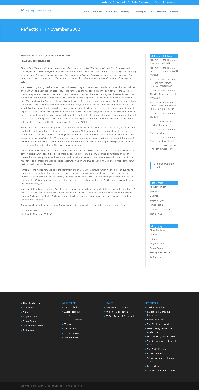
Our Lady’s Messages (140, 2)
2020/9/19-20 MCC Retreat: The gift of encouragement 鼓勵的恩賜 (163, 94)
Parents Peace (154, 366)
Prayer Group (156, 204)
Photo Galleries (71, 307)
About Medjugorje (159, 186)
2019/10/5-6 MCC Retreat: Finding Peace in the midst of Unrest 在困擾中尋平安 (163, 106)
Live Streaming (71, 333)
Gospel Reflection (155, 319)
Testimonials (156, 213)
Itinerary (125, 12)
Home (86, 12)
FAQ (151, 12)
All (70, 315)
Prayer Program (157, 200)
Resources (171, 2)
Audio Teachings (72, 311)
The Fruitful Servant (157, 349)
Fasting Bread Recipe (160, 209)
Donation (162, 12)
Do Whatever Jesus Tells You (161, 336)
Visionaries (155, 191)
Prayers (158, 2)
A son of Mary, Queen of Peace (162, 370)
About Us (97, 12)
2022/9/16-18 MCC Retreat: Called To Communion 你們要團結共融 (164, 71)
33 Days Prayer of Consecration (121, 316)
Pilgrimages (111, 12)
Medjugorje (106, 2)
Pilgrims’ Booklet (72, 337)
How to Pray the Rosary (117, 307)
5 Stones (154, 195)
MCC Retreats (75, 319)
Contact (174, 12)
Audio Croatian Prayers (117, 311)
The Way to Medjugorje (158, 324)
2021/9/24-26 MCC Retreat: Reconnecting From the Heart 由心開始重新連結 (163, 83)
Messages (141, 12)
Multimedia (121, 2)
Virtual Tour (70, 328)
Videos (67, 324)
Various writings (155, 353)
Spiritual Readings (156, 307)
